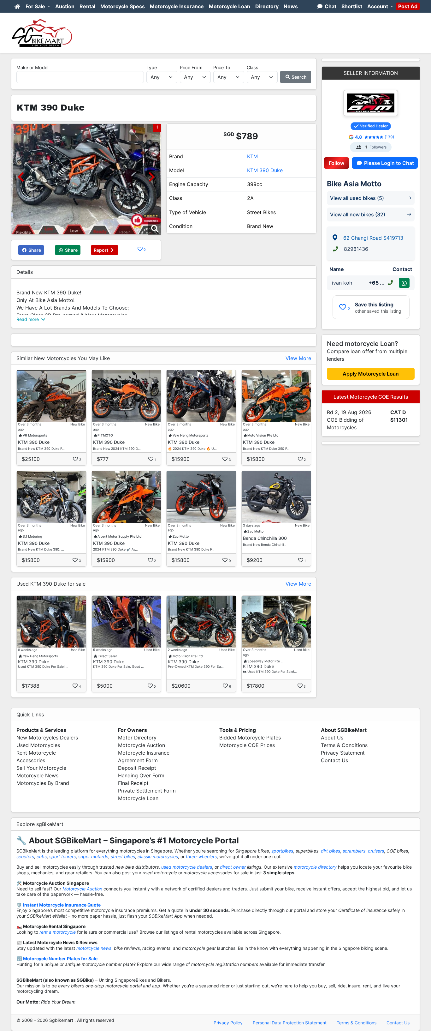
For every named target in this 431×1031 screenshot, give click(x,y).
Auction (64, 6)
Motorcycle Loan (229, 6)
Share (34, 250)
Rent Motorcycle (36, 753)
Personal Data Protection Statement (290, 1022)
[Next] (151, 176)
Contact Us (334, 760)
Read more (28, 319)
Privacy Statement (343, 753)
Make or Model (32, 67)
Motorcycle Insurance (177, 6)
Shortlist (351, 6)
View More (298, 358)
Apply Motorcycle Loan (371, 374)
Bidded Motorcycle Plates (250, 737)
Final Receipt (133, 783)
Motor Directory (137, 737)
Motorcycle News (37, 775)
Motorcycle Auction (141, 745)
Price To (221, 67)
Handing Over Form (141, 775)
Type (151, 67)
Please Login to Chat (388, 163)
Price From (191, 67)
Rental (87, 6)
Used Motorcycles (38, 745)
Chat (329, 6)
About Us (332, 737)
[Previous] (20, 176)
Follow (336, 163)
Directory (267, 6)
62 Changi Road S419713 (373, 238)
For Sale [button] (36, 6)
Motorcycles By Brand (42, 783)
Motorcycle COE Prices (247, 745)
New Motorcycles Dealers (47, 737)
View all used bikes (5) (357, 198)
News (291, 6)
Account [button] (378, 6)
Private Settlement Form (147, 790)
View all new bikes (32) (357, 214)
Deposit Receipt (137, 768)
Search (299, 77)
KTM (252, 156)
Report (101, 250)
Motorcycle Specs (122, 6)
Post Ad (407, 6)
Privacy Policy (228, 1022)
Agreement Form (138, 760)
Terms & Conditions (344, 745)
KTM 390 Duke (265, 170)
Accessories (30, 760)
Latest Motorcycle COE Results (371, 397)
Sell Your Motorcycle (41, 768)
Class (252, 67)
